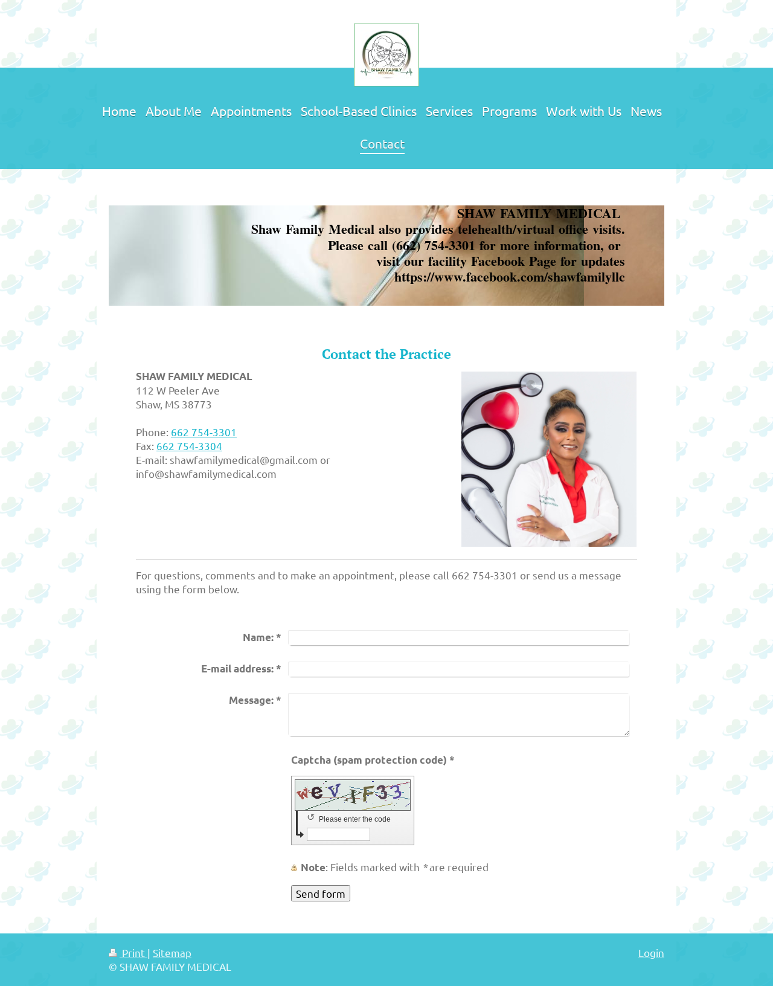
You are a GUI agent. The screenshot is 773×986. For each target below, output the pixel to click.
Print (133, 952)
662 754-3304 (189, 445)
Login (651, 952)
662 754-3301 (204, 431)
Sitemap (172, 952)
